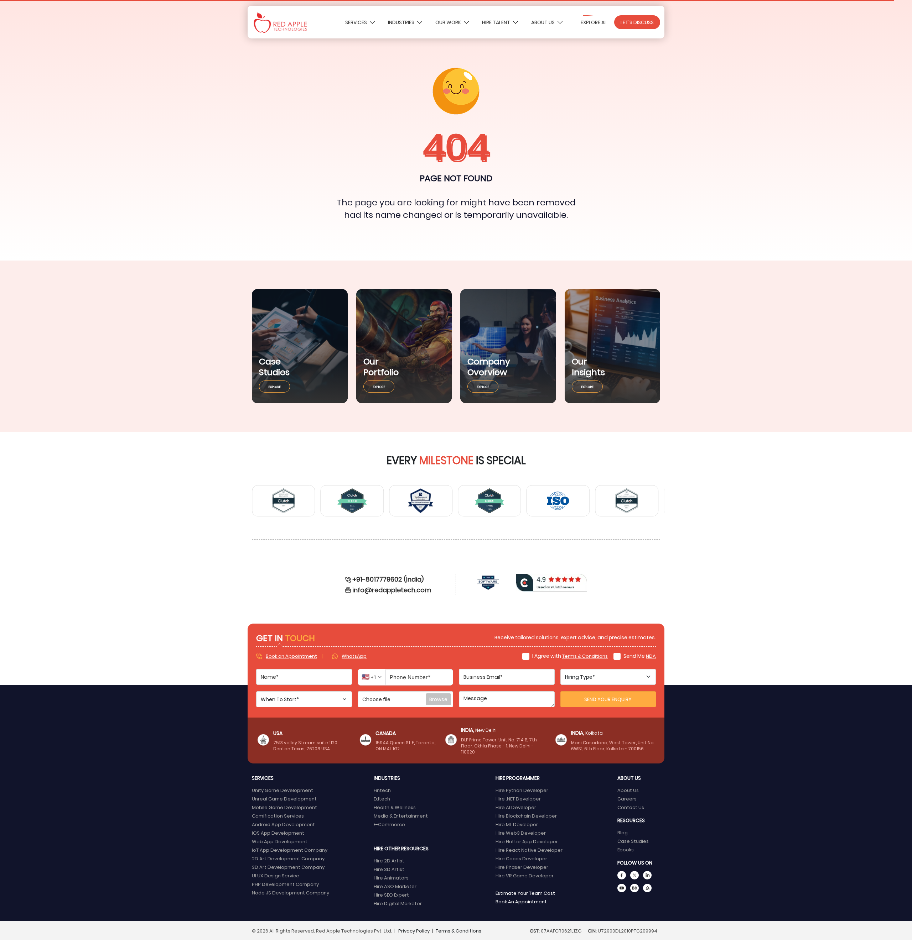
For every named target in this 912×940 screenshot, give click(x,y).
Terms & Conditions (585, 656)
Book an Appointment (291, 656)
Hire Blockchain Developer (526, 816)
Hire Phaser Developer (522, 867)
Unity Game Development (282, 790)
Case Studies (633, 841)
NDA (651, 656)
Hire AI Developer (516, 807)
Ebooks (625, 849)
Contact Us (630, 807)
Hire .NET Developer (518, 798)
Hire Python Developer (522, 790)
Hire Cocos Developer (521, 858)
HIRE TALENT (496, 22)
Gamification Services (278, 816)
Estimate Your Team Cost (525, 893)
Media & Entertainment (401, 816)
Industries (401, 22)
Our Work (448, 22)
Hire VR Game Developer (525, 875)
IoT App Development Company (289, 850)
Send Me (639, 655)
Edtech (382, 798)
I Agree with (569, 655)
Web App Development (279, 841)
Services (356, 22)
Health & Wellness (395, 807)
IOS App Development (278, 833)
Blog (622, 832)
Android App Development (283, 824)
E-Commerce (389, 824)
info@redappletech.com (391, 589)
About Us (543, 22)
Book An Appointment (521, 901)
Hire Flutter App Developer (527, 841)
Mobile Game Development (284, 807)
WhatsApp (354, 656)
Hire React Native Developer (529, 850)
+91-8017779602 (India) (388, 578)
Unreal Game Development (284, 798)
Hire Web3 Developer (521, 833)
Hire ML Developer (517, 824)
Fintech (382, 790)
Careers (627, 798)
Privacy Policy (414, 931)
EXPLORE (274, 386)
